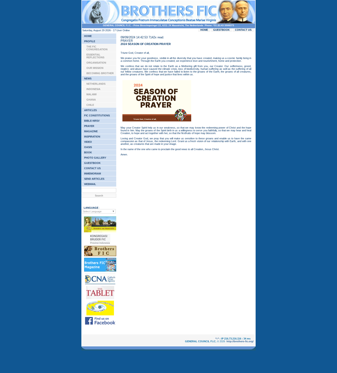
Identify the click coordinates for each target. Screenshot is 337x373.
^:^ (217, 338)
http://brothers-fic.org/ (240, 341)
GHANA (91, 99)
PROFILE (89, 41)
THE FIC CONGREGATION (97, 48)
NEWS (87, 78)
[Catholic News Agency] (100, 283)
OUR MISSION (94, 68)
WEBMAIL (90, 184)
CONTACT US (243, 29)
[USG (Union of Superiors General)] (100, 314)
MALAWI (91, 94)
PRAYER (89, 126)
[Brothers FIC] (100, 255)
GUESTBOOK (221, 29)
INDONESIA (93, 89)
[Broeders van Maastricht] (100, 231)
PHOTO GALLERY (95, 157)
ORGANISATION (96, 62)
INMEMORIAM (92, 173)
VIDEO (88, 141)
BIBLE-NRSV (91, 120)
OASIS (88, 147)
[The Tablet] (100, 298)
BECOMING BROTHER (100, 73)
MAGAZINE (91, 131)
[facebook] (100, 323)
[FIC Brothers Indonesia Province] (100, 243)
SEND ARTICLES (94, 178)
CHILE (90, 105)
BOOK (88, 152)
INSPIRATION (92, 136)
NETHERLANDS (95, 83)
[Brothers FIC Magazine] (100, 270)
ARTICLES (90, 110)
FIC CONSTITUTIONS (97, 115)
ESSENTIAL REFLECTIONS (95, 56)
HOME (204, 29)
